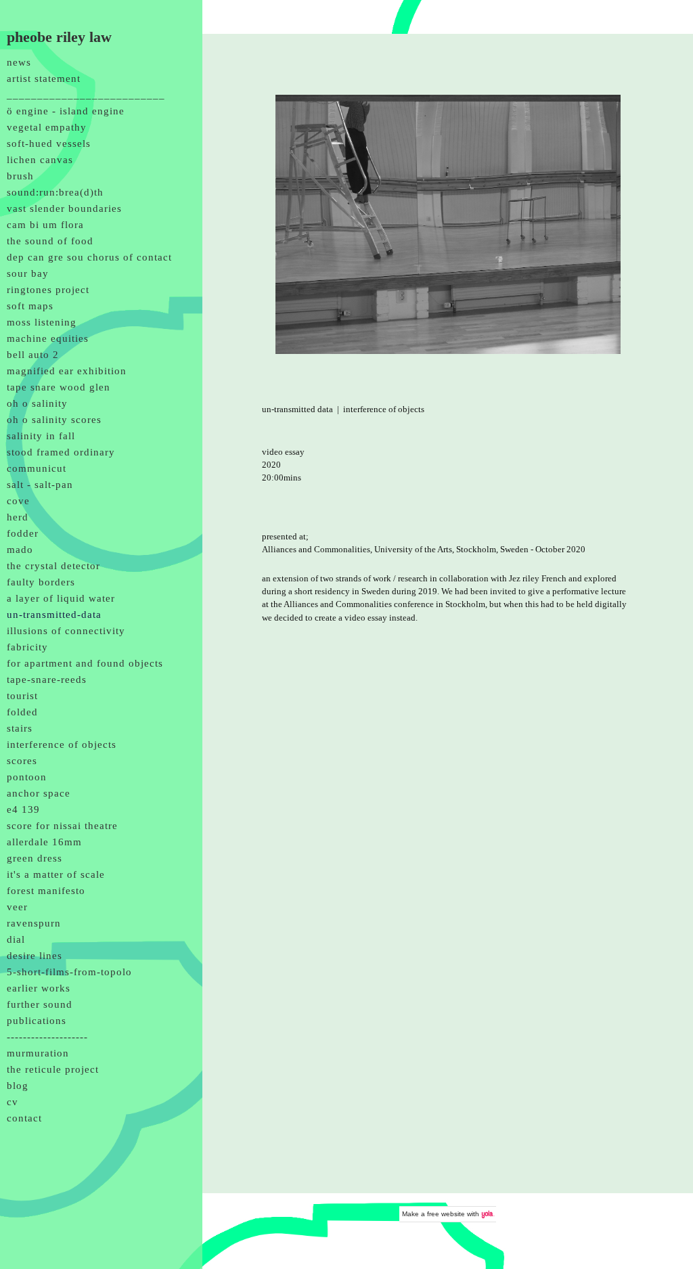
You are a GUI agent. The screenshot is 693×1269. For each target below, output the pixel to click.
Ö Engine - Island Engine (66, 111)
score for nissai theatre (62, 825)
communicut (36, 468)
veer (17, 906)
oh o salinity (37, 403)
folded (22, 712)
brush (20, 176)
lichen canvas (40, 159)
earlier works (38, 988)
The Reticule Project (53, 1069)
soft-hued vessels (49, 143)
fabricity (27, 647)
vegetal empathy (47, 127)
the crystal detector (53, 565)
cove (18, 500)
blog (17, 1085)
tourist (22, 695)
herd (17, 517)
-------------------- (47, 1036)
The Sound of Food (50, 241)
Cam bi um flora (45, 224)
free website (446, 1214)
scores (22, 760)
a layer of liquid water (61, 598)
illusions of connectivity (66, 630)
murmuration (38, 1053)
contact (24, 1118)
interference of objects (61, 744)
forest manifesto (46, 890)
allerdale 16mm (44, 842)
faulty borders (41, 582)
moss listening (41, 322)
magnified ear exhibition (67, 370)
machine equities (48, 338)
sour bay (28, 273)
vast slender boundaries (64, 208)
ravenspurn (34, 923)
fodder (23, 533)
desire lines (34, 955)
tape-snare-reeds (47, 679)
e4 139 (23, 809)
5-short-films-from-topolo (69, 971)
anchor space (38, 793)
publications (36, 1020)
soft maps (30, 305)
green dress (34, 858)
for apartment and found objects (85, 663)
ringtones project (48, 289)
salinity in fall (41, 435)
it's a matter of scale (56, 874)
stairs (19, 728)
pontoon (27, 777)
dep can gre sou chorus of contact (89, 257)
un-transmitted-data (54, 614)
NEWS (19, 62)
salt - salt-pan (40, 484)
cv (12, 1101)
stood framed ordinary (61, 452)
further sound (39, 1004)
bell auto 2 (33, 354)
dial (16, 939)
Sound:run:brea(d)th (55, 192)
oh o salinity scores (54, 419)
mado (20, 549)
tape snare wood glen (58, 387)
